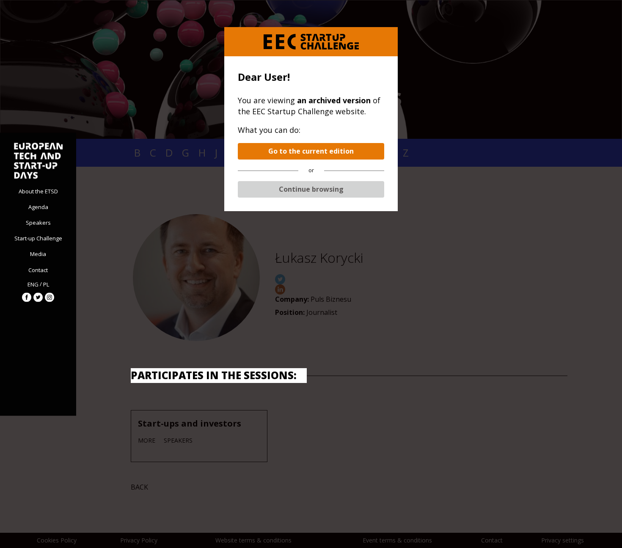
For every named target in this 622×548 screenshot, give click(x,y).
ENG (33, 284)
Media (38, 254)
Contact (38, 269)
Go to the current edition (311, 151)
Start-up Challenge (38, 238)
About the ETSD (38, 191)
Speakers (38, 222)
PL (46, 284)
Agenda (38, 206)
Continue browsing (311, 189)
